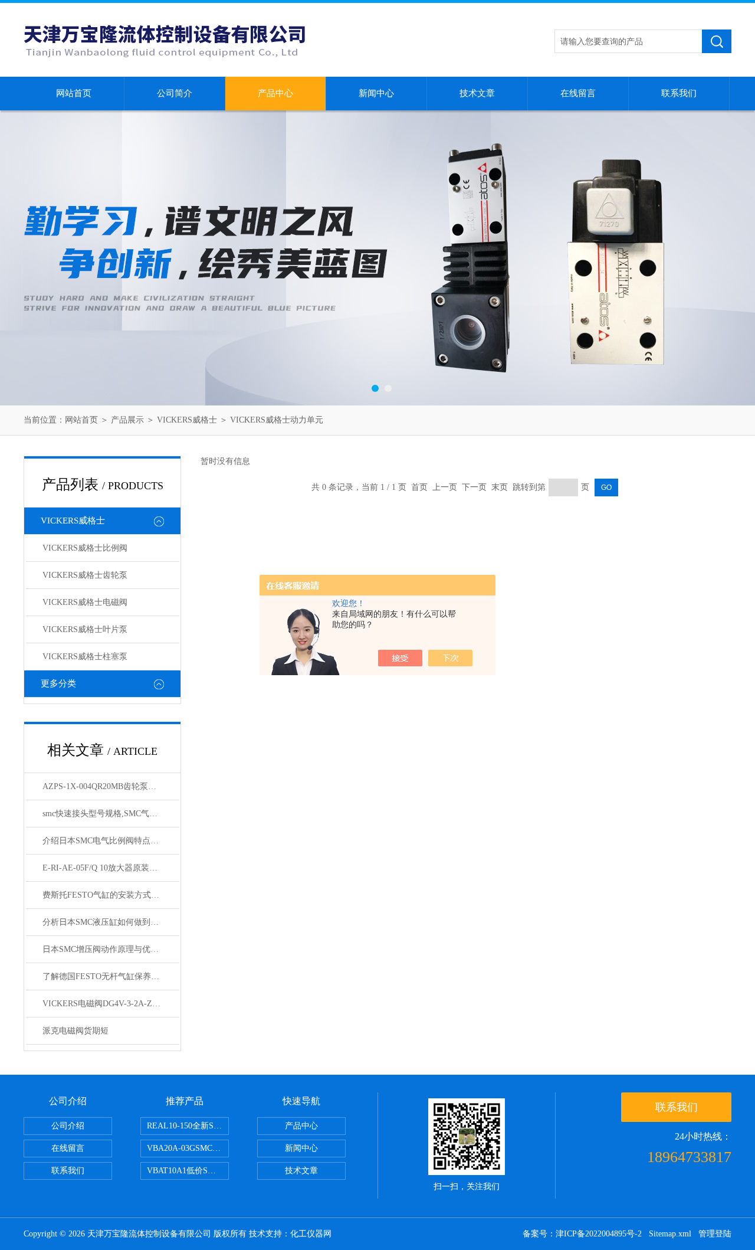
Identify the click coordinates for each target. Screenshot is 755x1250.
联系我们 (679, 93)
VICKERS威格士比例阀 (84, 548)
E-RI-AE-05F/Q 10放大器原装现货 (104, 867)
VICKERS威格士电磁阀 (84, 602)
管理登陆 (714, 1233)
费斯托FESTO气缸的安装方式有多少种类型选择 (110, 895)
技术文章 (477, 93)
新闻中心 (376, 93)
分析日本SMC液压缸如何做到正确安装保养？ (110, 922)
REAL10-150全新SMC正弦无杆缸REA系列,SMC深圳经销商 (188, 1125)
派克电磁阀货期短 (75, 1030)
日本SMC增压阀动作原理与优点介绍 (108, 949)
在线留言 (578, 93)
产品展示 (127, 419)
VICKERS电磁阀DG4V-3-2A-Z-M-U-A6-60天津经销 (110, 1003)
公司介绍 (67, 1125)
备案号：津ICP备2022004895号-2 (582, 1233)
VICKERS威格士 (187, 419)
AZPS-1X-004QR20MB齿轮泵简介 (103, 786)
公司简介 (174, 93)
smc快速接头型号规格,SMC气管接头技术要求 (110, 813)
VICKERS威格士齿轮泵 (84, 575)
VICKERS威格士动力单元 (276, 419)
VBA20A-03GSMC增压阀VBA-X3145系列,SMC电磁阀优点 (188, 1148)
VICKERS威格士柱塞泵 (84, 656)
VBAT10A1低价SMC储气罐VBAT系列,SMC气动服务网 (188, 1170)
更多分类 (58, 683)
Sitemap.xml (670, 1233)
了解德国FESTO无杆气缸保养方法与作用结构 (110, 976)
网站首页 (73, 93)
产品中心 (275, 93)
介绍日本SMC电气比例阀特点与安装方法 (110, 840)
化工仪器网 (310, 1233)
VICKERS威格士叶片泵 (84, 629)
